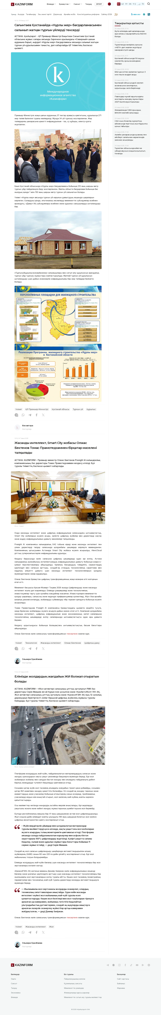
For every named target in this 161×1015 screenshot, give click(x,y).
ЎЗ (143, 4)
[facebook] (125, 965)
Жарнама (121, 988)
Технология (31, 643)
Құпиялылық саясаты (73, 983)
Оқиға (13, 979)
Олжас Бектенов (72, 643)
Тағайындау (31, 14)
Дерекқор (57, 14)
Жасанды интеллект (51, 643)
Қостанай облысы (60, 409)
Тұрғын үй (78, 409)
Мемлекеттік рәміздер (74, 988)
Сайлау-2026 (106, 14)
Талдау (88, 4)
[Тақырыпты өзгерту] (110, 4)
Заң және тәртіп (45, 14)
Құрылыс (91, 409)
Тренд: (14, 14)
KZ (119, 4)
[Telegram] (30, 415)
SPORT (99, 4)
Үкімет (18, 409)
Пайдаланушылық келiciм (74, 979)
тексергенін (72, 634)
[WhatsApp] (23, 415)
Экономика (15, 993)
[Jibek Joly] (136, 14)
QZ (122, 4)
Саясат (14, 983)
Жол (51, 927)
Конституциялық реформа (88, 14)
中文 (134, 4)
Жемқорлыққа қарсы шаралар (76, 993)
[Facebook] (36, 415)
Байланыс (121, 983)
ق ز (139, 4)
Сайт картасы (123, 979)
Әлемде (14, 997)
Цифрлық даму (91, 643)
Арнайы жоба (69, 14)
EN (130, 4)
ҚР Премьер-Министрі (36, 409)
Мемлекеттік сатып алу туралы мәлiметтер (83, 997)
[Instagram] (16, 415)
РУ (126, 4)
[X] (43, 415)
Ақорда (21, 14)
